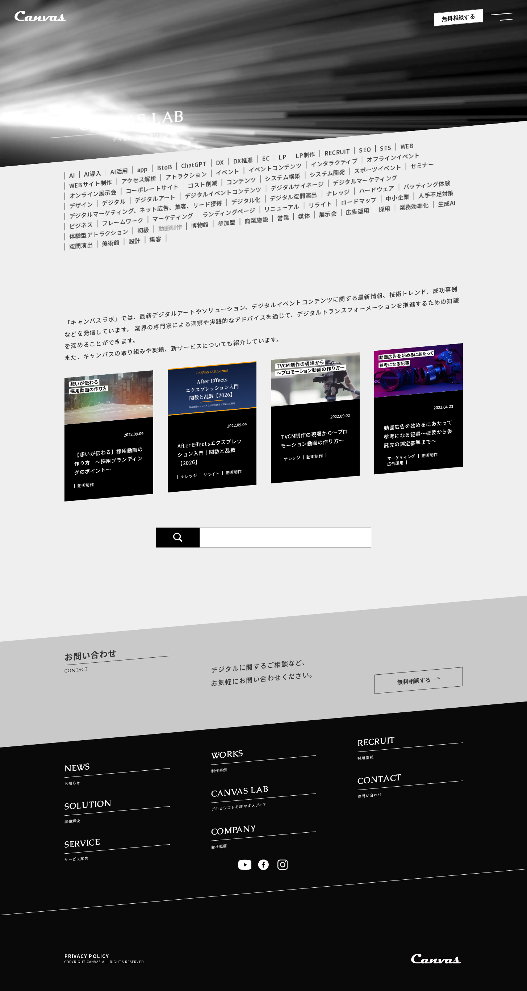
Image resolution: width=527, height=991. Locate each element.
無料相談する (459, 17)
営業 (283, 217)
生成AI (446, 203)
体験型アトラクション (98, 233)
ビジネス (81, 225)
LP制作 (305, 155)
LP (282, 157)
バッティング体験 (426, 185)
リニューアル (281, 207)
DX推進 (243, 160)
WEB (407, 145)
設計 (135, 240)
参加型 (226, 222)
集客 (155, 238)
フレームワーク (122, 221)
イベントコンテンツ (275, 167)
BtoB (164, 167)
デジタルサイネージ (296, 186)
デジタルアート (154, 198)
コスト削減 (202, 184)
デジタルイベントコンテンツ (222, 192)
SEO (365, 149)
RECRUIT (337, 152)
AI (72, 175)
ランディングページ (228, 212)
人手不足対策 (436, 194)
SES (385, 147)
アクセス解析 (138, 179)
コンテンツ (241, 180)
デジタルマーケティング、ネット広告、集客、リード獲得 (145, 209)
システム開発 (327, 173)
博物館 (200, 225)
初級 (143, 229)
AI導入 (92, 173)
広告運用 (357, 211)
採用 (384, 208)
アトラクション (185, 175)
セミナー (422, 165)
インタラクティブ (333, 163)
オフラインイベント (393, 157)
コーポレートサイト (152, 188)
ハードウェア (376, 189)
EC (265, 158)
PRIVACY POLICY (86, 956)
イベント (227, 172)
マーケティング (172, 217)
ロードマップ (358, 201)
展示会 (327, 213)
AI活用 (118, 171)
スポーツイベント (377, 169)
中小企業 (397, 197)
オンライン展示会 (93, 194)
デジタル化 (246, 200)
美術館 (111, 242)
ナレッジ (338, 192)
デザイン (81, 205)
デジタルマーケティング (364, 180)
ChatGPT (193, 164)
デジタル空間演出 (293, 196)
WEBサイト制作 (90, 184)
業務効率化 (414, 206)
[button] (502, 18)
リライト (320, 204)
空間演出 (81, 246)
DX (220, 162)
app (142, 169)
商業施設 (256, 220)
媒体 (304, 215)
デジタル (113, 202)
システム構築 (282, 177)
